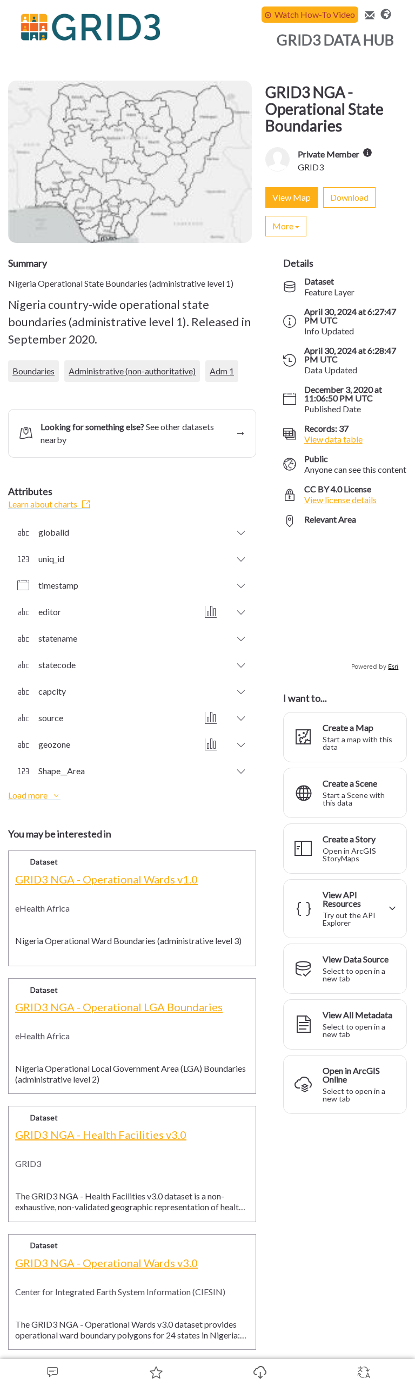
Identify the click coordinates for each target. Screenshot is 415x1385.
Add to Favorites (156, 1372)
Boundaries (33, 371)
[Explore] (345, 603)
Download (259, 1372)
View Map (291, 197)
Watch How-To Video (315, 14)
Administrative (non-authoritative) (132, 371)
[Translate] (363, 1372)
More (282, 226)
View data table (333, 439)
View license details (340, 499)
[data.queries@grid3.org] (368, 16)
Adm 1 (222, 371)
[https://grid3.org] (386, 13)
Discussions (52, 1372)
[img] (367, 152)
